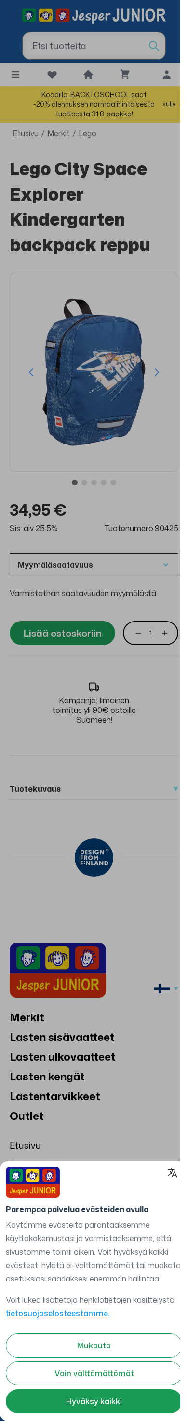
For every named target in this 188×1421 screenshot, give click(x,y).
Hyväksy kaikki (94, 1401)
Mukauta (94, 1345)
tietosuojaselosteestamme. (57, 1313)
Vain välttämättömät (94, 1373)
